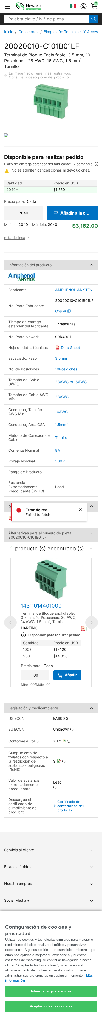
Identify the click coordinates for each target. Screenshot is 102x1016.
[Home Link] (36, 6)
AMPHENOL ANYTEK (73, 290)
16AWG (61, 411)
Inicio (8, 31)
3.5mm (61, 358)
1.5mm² (61, 424)
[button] (7, 6)
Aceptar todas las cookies (51, 1006)
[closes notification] (80, 509)
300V (60, 461)
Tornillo (61, 437)
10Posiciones (66, 369)
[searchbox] (46, 19)
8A (57, 450)
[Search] (93, 19)
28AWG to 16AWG (71, 382)
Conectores (28, 31)
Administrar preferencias (51, 991)
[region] (51, 963)
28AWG (62, 397)
